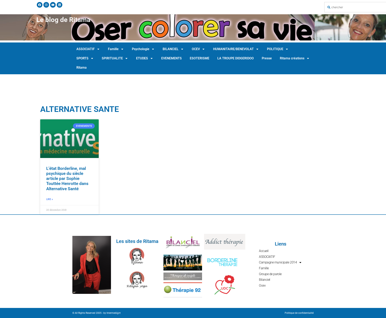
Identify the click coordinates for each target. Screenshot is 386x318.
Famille (113, 49)
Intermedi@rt (114, 313)
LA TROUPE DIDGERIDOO (235, 58)
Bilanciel (264, 280)
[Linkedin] (59, 5)
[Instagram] (46, 5)
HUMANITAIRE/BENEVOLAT (233, 49)
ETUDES (142, 58)
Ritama (81, 67)
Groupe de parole (270, 274)
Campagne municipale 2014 (278, 262)
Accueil (264, 251)
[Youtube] (53, 5)
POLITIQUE (275, 49)
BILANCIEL (171, 49)
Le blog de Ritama (63, 20)
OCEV (196, 49)
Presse (267, 58)
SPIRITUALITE (112, 58)
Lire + (49, 199)
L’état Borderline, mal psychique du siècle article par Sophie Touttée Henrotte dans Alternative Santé (67, 178)
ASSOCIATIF (85, 49)
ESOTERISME (199, 58)
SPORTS (82, 58)
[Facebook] (39, 5)
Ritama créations (292, 58)
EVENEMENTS (171, 58)
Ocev (262, 285)
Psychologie (140, 49)
